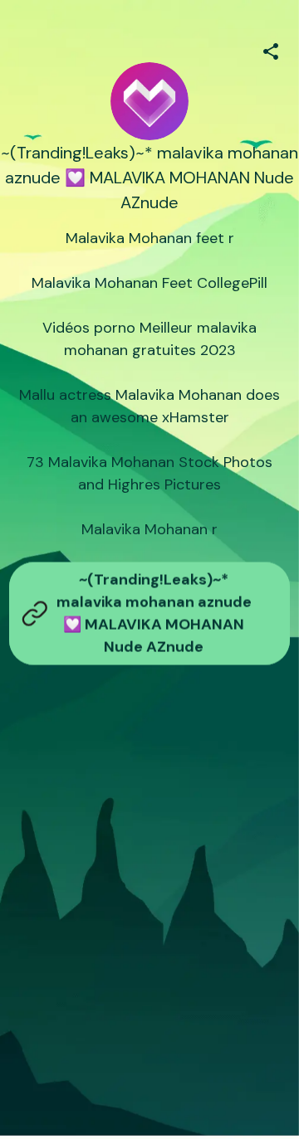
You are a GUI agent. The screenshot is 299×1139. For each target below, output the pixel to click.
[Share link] (271, 49)
